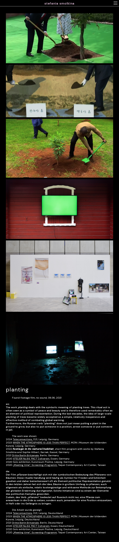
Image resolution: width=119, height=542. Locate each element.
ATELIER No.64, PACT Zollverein (31, 458)
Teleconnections (22, 513)
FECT (41, 516)
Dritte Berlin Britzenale (25, 455)
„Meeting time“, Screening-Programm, (35, 465)
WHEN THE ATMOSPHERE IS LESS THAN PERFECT (41, 442)
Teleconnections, (23, 439)
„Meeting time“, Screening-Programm (35, 532)
